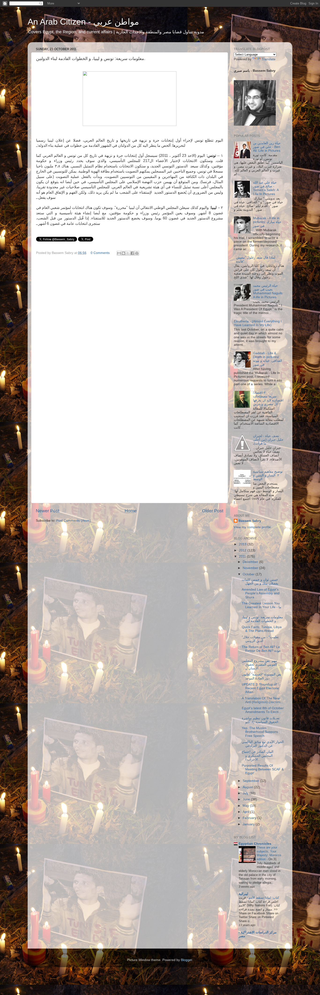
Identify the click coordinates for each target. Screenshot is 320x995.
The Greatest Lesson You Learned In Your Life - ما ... (261, 607)
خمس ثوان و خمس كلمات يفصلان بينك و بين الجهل (260, 581)
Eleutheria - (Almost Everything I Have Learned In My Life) (258, 323)
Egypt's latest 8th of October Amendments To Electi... (263, 710)
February (250, 818)
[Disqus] (129, 318)
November (251, 568)
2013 (243, 544)
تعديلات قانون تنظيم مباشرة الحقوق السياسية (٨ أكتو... (261, 720)
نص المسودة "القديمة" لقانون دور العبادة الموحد (261, 676)
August (248, 787)
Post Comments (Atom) (73, 520)
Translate (268, 59)
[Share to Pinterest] (136, 253)
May (246, 805)
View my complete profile (252, 527)
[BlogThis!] (123, 253)
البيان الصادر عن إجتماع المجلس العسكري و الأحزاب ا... (257, 755)
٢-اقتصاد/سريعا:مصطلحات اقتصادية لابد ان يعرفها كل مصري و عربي (268, 398)
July (246, 793)
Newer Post (47, 510)
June (247, 799)
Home (131, 510)
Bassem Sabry (249, 521)
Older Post (212, 510)
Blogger (186, 960)
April (246, 812)
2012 (243, 550)
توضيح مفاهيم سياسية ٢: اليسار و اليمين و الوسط (268, 475)
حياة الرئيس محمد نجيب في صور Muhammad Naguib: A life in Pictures (268, 291)
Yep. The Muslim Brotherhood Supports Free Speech (260, 731)
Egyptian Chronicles (255, 843)
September (251, 781)
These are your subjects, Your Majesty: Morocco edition (269, 853)
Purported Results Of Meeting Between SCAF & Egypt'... (263, 769)
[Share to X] (128, 253)
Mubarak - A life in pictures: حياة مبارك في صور (267, 221)
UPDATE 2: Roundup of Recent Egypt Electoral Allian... (260, 688)
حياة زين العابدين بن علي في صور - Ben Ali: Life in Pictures (267, 146)
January (249, 824)
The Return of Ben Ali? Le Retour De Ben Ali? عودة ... (261, 650)
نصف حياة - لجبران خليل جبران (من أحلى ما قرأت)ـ (268, 439)
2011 (243, 556)
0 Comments (100, 253)
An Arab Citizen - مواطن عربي (83, 21)
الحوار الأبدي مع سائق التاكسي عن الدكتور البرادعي (263, 743)
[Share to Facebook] (132, 253)
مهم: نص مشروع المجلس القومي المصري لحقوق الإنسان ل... (259, 664)
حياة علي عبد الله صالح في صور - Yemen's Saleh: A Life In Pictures (266, 188)
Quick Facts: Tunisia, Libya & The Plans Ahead (262, 629)
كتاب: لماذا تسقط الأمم (263, 897)
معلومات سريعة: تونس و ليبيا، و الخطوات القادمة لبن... (262, 619)
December (251, 562)
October (249, 574)
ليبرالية (243, 894)
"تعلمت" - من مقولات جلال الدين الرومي (260, 639)
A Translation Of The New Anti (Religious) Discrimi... (262, 700)
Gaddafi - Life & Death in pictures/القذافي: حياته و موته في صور (267, 358)
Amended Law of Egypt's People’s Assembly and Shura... (260, 593)
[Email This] (119, 253)
